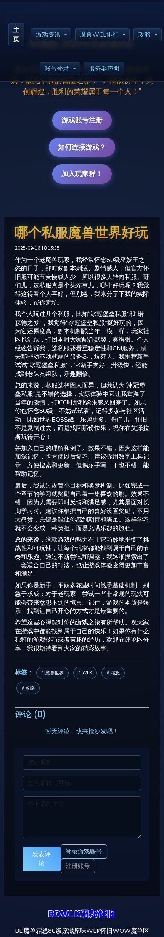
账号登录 (57, 68)
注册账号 (78, 866)
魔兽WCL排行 (99, 34)
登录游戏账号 (84, 851)
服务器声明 (104, 68)
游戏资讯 (48, 34)
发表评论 (41, 858)
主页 (16, 34)
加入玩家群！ (82, 173)
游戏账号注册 (82, 120)
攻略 (144, 34)
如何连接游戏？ (82, 147)
